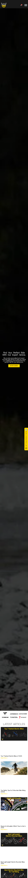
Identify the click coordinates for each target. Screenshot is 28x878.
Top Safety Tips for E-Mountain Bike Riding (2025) (13, 791)
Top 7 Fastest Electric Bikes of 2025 (11, 756)
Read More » (4, 758)
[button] (26, 5)
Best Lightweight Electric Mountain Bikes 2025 (13, 862)
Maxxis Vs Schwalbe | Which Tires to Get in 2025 (13, 826)
